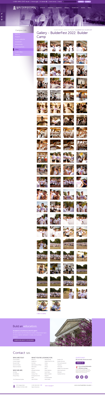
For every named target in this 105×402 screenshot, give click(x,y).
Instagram (86, 377)
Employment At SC (36, 375)
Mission (46, 366)
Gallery (17, 49)
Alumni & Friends (16, 364)
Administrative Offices (36, 364)
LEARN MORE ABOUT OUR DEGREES (24, 340)
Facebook (77, 377)
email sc (80, 362)
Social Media (47, 379)
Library (46, 364)
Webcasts (59, 372)
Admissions (34, 366)
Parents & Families (17, 366)
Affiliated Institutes (36, 370)
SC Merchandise (48, 377)
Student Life (75, 7)
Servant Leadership (20, 39)
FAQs (33, 377)
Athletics (66, 7)
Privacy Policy (16, 375)
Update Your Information (62, 368)
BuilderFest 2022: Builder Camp (83, 29)
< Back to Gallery (41, 313)
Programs (17, 36)
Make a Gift (2, 19)
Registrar (47, 375)
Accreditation (16, 373)
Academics (59, 7)
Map (27, 1)
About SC (42, 7)
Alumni (83, 7)
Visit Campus (2, 16)
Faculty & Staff (16, 363)
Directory (33, 1)
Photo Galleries (48, 370)
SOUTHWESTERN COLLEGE (84, 385)
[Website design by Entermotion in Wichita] (91, 385)
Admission (50, 7)
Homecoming (18, 44)
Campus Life (67, 29)
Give (87, 1)
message (41, 385)
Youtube (81, 377)
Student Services (58, 29)
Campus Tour (34, 373)
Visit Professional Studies (18, 379)
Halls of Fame (34, 379)
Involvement (18, 41)
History (46, 363)
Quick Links (52, 1)
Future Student (16, 359)
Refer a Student (48, 373)
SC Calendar (43, 1)
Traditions (59, 364)
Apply (81, 1)
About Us (17, 34)
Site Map (15, 372)
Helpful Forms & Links (49, 361)
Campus (20, 30)
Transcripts (59, 366)
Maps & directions (35, 387)
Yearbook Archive (61, 373)
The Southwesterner (61, 363)
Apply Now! (2, 13)
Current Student (16, 361)
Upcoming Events (19, 47)
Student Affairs (19, 52)
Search (60, 1)
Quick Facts (47, 372)
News (89, 7)
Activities (34, 363)
